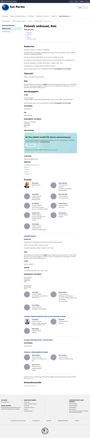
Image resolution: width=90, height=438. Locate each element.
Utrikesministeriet (73, 403)
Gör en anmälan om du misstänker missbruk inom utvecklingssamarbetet (78, 411)
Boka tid (53, 52)
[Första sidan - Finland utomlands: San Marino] (5, 7)
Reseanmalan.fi (72, 409)
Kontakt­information (38, 21)
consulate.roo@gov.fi (70, 60)
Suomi (71, 1)
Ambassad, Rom (6, 28)
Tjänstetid (29, 34)
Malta (29, 386)
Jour (28, 35)
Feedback (77, 420)
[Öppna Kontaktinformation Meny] (70, 16)
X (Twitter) (26, 169)
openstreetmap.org (52, 150)
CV (32, 186)
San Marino (33, 386)
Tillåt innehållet (30, 145)
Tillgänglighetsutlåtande (63, 420)
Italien (25, 386)
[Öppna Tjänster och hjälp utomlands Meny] (26, 16)
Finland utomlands (6, 21)
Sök (86, 7)
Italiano (76, 1)
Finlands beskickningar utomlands (18, 420)
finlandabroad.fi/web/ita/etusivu (31, 165)
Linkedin (26, 171)
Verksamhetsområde (31, 39)
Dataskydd (49, 420)
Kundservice (29, 32)
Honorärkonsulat (6, 31)
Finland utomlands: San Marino (19, 21)
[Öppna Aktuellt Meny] (56, 16)
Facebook (26, 167)
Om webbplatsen (36, 420)
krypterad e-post (32, 68)
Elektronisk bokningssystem (55, 242)
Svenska (30, 21)
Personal (29, 37)
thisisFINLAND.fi (72, 407)
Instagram (26, 174)
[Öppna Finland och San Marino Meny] (49, 16)
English (87, 1)
